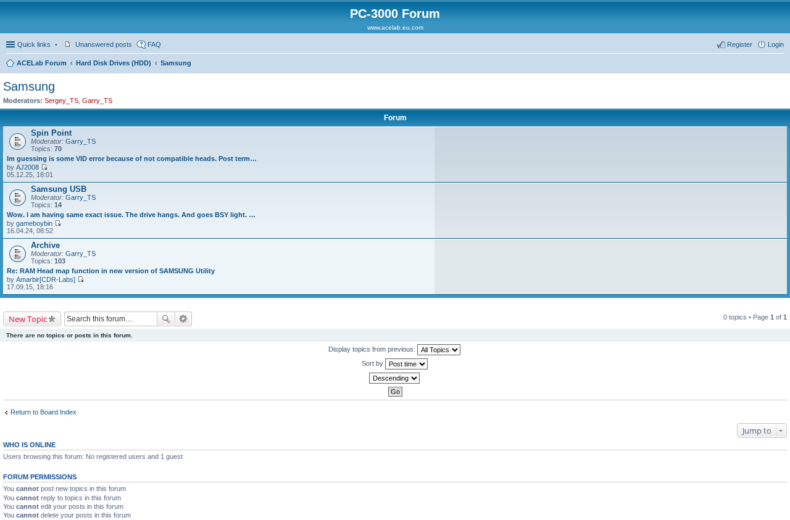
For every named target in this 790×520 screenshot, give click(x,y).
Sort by (373, 363)
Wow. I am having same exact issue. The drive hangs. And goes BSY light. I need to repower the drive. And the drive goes (132, 214)
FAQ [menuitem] (154, 44)
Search (166, 319)
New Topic (28, 318)
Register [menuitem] (739, 44)
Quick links (34, 44)
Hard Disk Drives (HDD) (113, 63)
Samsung (175, 63)
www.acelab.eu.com (395, 27)
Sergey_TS (61, 100)
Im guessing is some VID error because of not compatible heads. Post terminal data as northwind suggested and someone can (132, 158)
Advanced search (183, 319)
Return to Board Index (43, 412)
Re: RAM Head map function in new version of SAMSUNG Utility (111, 270)
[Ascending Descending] (395, 378)
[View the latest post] (44, 167)
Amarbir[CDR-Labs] (45, 279)
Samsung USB (58, 189)
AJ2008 (27, 167)
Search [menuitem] (779, 64)
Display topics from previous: (372, 349)
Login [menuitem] (776, 44)
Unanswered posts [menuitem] (103, 44)
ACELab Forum (42, 63)
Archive (45, 245)
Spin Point (51, 133)
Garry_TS (97, 100)
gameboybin (34, 223)
